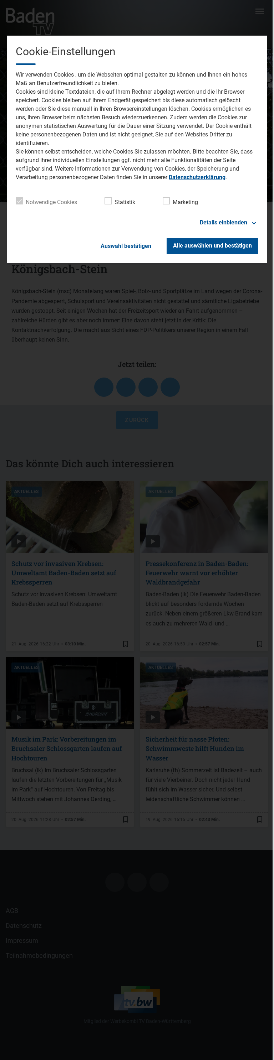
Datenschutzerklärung (197, 177)
